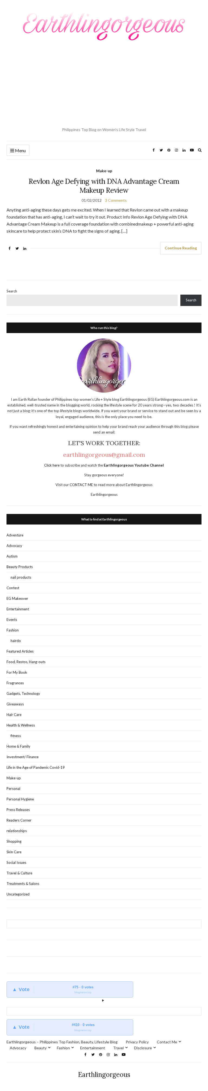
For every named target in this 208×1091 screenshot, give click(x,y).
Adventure (14, 535)
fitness (16, 736)
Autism (12, 556)
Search (11, 291)
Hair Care (13, 714)
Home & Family (18, 746)
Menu (20, 150)
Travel (118, 1048)
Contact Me (167, 1042)
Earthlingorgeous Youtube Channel (134, 465)
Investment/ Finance (22, 757)
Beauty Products (19, 567)
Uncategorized (18, 894)
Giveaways (15, 704)
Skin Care (13, 852)
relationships (16, 831)
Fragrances (15, 683)
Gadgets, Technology (23, 693)
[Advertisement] (104, 85)
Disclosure (143, 1048)
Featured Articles (20, 651)
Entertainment (17, 609)
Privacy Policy (137, 1042)
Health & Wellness (20, 725)
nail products (21, 577)
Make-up (104, 170)
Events (11, 619)
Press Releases (18, 809)
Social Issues (16, 862)
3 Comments (116, 200)
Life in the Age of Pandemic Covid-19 (35, 767)
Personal (13, 788)
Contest (12, 588)
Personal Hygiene (20, 799)
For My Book (16, 672)
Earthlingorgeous (104, 1074)
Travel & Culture (19, 873)
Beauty (40, 1048)
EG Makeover (17, 598)
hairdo (16, 641)
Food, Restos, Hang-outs (26, 662)
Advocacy (14, 545)
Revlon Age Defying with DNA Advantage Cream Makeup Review (104, 186)
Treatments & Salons (22, 883)
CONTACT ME (82, 485)
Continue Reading (181, 248)
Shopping (13, 841)
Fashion (12, 630)
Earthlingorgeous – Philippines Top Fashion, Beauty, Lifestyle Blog (62, 1042)
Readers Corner (18, 820)
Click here (52, 465)
